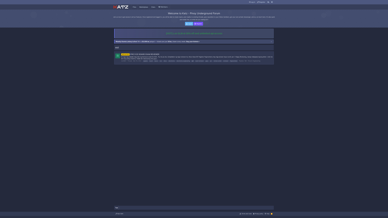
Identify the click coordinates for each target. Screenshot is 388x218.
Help (268, 213)
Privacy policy (259, 213)
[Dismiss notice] (271, 41)
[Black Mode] (272, 2)
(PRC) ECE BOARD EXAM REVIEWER (140, 54)
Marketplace (143, 7)
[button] (169, 6)
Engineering (256, 61)
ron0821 (123, 61)
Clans (153, 7)
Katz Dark (120, 213)
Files (134, 7)
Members (164, 7)
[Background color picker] (268, 2)
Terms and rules (247, 213)
